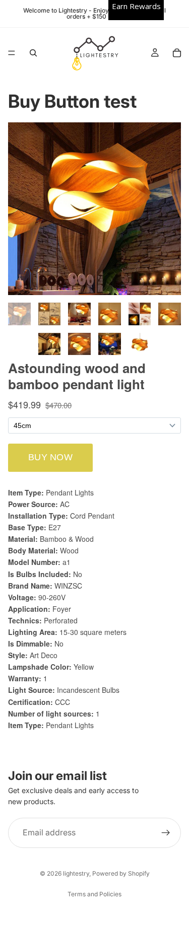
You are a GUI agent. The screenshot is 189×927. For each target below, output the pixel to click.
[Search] (33, 53)
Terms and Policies (94, 894)
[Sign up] (165, 832)
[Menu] (11, 52)
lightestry (76, 873)
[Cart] (177, 53)
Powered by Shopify (121, 873)
